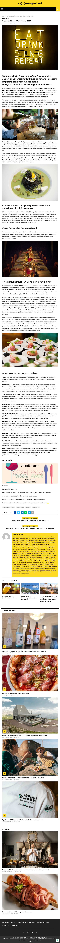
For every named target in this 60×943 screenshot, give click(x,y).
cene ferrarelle (6, 507)
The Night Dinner (18, 297)
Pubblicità (21, 922)
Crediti (30, 941)
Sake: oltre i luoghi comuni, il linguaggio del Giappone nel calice (24, 651)
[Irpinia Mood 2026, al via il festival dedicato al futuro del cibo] (30, 799)
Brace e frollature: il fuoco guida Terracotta (17, 912)
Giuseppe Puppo (6, 695)
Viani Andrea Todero (7, 871)
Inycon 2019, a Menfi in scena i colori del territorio (30, 521)
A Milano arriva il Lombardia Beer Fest (9, 597)
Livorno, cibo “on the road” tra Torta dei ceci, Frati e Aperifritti (23, 777)
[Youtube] (36, 932)
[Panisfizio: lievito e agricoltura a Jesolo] (30, 673)
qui (3, 150)
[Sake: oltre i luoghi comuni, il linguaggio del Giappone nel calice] (30, 631)
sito (48, 503)
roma (13, 507)
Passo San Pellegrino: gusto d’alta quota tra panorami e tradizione (24, 735)
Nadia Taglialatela (7, 652)
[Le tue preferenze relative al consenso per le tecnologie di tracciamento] (57, 940)
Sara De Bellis (6, 23)
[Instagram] (28, 932)
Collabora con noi (30, 922)
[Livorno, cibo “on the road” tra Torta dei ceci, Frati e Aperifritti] (30, 757)
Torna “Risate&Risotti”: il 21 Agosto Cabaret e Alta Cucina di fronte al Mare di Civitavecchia (48, 599)
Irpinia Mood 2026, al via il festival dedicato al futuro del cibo (23, 820)
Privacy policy (5, 925)
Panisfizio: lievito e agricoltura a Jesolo (15, 693)
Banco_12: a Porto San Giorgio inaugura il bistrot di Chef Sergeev (30, 528)
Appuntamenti (6, 18)
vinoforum (28, 507)
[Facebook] (23, 932)
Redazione (13, 922)
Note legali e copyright (43, 922)
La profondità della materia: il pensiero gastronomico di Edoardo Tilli (25, 870)
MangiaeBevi (5, 922)
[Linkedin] (32, 932)
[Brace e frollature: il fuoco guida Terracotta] (30, 892)
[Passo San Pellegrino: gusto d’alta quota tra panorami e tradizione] (30, 715)
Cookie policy (15, 925)
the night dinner (20, 507)
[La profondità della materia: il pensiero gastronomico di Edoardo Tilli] (30, 849)
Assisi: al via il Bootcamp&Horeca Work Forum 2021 (29, 598)
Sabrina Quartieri (7, 737)
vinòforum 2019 (35, 507)
